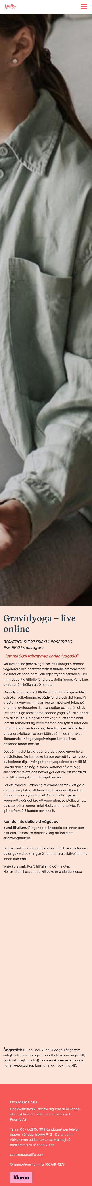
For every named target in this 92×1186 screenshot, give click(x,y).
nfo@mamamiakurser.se (50, 1060)
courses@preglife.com (26, 1154)
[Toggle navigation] (84, 7)
